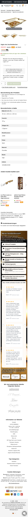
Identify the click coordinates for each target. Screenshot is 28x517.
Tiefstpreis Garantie (14, 442)
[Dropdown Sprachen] (14, 513)
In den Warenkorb (14, 83)
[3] (6, 200)
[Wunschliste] (26, 6)
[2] (4, 200)
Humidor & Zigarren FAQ (14, 450)
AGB (14, 433)
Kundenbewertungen (23, 87)
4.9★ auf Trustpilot (7, 1)
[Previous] (1, 87)
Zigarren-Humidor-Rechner (14, 452)
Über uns (14, 438)
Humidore (17, 215)
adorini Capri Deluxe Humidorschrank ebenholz (19, 196)
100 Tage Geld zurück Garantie (14, 440)
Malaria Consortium (15, 502)
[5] (8, 200)
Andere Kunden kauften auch (8, 87)
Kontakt (14, 422)
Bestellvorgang (14, 431)
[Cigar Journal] (15, 376)
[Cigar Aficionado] (6, 376)
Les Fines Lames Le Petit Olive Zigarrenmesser (6, 196)
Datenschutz (14, 436)
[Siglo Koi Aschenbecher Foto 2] (14, 36)
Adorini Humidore (14, 465)
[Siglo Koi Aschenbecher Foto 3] (22, 36)
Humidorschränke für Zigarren (8, 217)
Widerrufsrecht (14, 444)
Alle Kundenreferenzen (14, 483)
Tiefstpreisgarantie (10, 264)
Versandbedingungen (14, 429)
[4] (7, 200)
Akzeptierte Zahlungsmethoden (14, 446)
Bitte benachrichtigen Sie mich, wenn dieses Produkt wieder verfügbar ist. (14, 71)
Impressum (14, 448)
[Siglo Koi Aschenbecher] (5, 36)
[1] (3, 200)
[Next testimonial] (25, 324)
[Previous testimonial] (3, 324)
